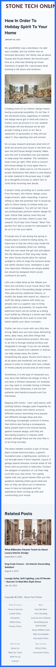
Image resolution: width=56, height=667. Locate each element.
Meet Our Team (15, 652)
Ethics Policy (40, 648)
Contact (15, 661)
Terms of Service (15, 609)
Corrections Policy (41, 652)
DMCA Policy (15, 622)
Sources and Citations (41, 618)
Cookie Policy (15, 613)
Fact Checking (41, 613)
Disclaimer (15, 618)
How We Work (41, 609)
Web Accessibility (41, 634)
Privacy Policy (15, 626)
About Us (15, 648)
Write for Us (15, 657)
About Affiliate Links (41, 630)
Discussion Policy (41, 638)
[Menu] (50, 6)
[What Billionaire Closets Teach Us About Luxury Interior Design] (28, 532)
